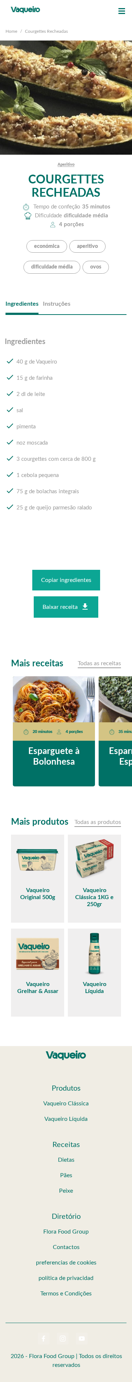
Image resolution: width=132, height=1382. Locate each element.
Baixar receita (60, 607)
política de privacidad (66, 1278)
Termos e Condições (66, 1294)
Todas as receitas (99, 663)
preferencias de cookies (66, 1263)
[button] (121, 11)
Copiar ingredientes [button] (66, 580)
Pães (66, 1175)
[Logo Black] (25, 7)
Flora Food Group (66, 1232)
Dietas (66, 1160)
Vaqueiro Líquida (66, 1119)
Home (11, 31)
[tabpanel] (66, 432)
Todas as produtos (97, 822)
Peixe (66, 1191)
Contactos (66, 1247)
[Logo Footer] (66, 1052)
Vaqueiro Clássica (66, 1103)
